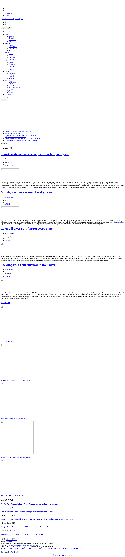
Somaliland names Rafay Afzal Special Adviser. (15, 380)
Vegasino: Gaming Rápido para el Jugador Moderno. (22, 534)
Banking (11, 54)
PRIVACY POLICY (28, 548)
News (6, 34)
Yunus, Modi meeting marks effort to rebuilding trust (21, 140)
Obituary (11, 89)
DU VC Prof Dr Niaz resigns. (10, 342)
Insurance (12, 64)
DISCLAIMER (63, 548)
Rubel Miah (14, 552)
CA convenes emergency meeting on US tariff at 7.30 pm (22, 138)
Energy (11, 62)
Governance (8, 43)
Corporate (8, 240)
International (12, 40)
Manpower (12, 57)
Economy (8, 52)
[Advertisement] (62, 115)
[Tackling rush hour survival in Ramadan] (10, 291)
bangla (7, 15)
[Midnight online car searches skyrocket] (10, 218)
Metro (10, 41)
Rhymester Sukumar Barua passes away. (13, 419)
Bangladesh (12, 36)
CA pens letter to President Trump (15, 137)
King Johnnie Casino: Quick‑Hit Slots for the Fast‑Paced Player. (26, 527)
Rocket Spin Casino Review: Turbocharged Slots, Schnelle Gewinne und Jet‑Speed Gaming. (37, 519)
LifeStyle (7, 91)
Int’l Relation (13, 47)
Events (7, 71)
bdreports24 (10, 159)
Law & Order (13, 48)
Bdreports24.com (11, 540)
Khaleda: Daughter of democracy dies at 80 (18, 131)
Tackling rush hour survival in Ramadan (28, 265)
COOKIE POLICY (76, 548)
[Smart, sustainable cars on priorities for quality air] (10, 180)
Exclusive (8, 80)
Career (11, 84)
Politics (11, 45)
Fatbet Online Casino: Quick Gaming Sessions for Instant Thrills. (27, 512)
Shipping (11, 69)
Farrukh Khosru (18, 547)
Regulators (12, 59)
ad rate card (8, 14)
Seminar (11, 77)
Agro (10, 55)
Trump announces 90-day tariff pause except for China (21, 135)
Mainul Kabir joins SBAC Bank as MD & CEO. (16, 457)
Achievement (13, 82)
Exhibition (12, 73)
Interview (11, 85)
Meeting (11, 75)
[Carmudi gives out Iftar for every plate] (10, 255)
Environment (9, 166)
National (11, 38)
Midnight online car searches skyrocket (27, 192)
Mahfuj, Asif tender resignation (14, 133)
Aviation (11, 68)
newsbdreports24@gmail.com (15, 545)
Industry (7, 61)
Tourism (11, 66)
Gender (11, 50)
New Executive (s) (14, 87)
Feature (11, 92)
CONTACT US (15, 548)
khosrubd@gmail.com (32, 545)
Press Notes (8, 94)
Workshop (12, 78)
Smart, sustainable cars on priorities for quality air (35, 154)
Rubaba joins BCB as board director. (12, 495)
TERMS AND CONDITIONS (47, 548)
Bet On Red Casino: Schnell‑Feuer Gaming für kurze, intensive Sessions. (29, 504)
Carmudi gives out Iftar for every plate (27, 228)
